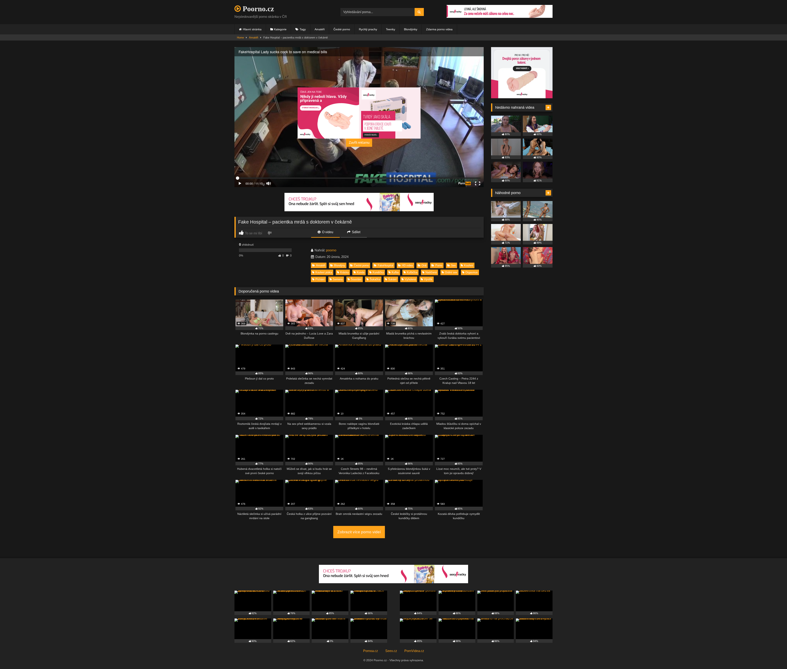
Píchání (320, 279)
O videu (327, 232)
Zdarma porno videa (439, 29)
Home (240, 37)
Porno (438, 265)
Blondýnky (410, 29)
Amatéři (320, 29)
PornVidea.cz (414, 651)
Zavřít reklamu (359, 142)
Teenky (390, 29)
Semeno (338, 279)
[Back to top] (774, 657)
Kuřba (395, 272)
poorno (331, 250)
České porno (341, 29)
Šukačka (375, 279)
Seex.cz (391, 651)
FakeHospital (385, 265)
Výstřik (428, 279)
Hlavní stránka (252, 29)
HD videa (407, 265)
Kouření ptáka (323, 272)
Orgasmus (471, 272)
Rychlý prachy (368, 29)
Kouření (468, 265)
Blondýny (339, 265)
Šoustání (356, 279)
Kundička (378, 272)
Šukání (392, 279)
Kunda (360, 272)
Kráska (344, 272)
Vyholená (410, 279)
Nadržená (431, 272)
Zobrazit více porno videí (359, 532)
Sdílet (355, 232)
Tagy (303, 29)
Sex (453, 265)
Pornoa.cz (370, 651)
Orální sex (451, 272)
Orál (424, 265)
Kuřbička (412, 272)
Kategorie (280, 29)
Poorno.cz (257, 9)
